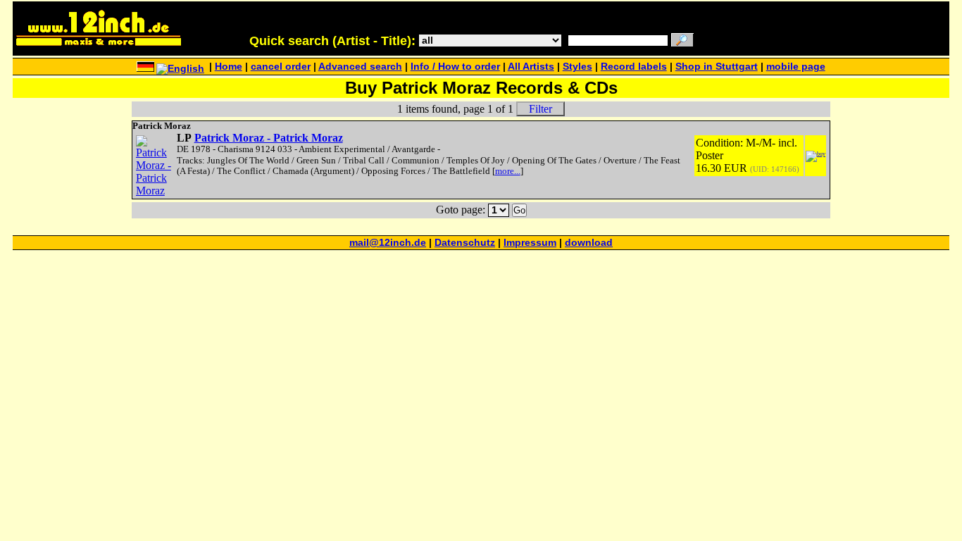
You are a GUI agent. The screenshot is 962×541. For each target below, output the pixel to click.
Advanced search (360, 66)
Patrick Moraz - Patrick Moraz (268, 138)
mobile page (795, 66)
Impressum (530, 242)
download (589, 242)
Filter (540, 109)
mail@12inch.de (387, 242)
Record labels (634, 66)
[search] (682, 41)
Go (519, 210)
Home (228, 66)
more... (507, 171)
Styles (577, 66)
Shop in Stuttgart (716, 66)
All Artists (531, 66)
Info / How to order (455, 66)
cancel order (281, 66)
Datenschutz (465, 242)
